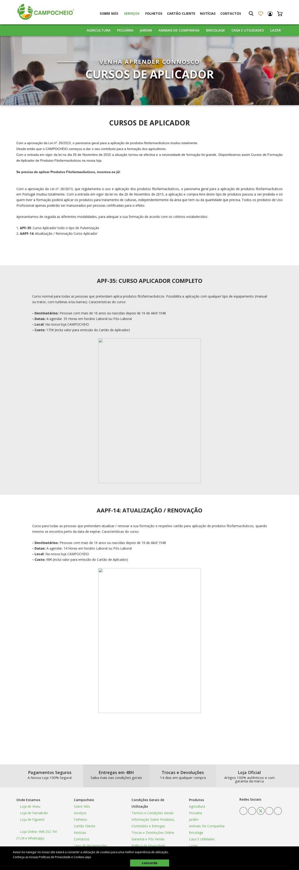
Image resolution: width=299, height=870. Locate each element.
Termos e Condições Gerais (153, 813)
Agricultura (98, 30)
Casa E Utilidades (247, 30)
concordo (149, 863)
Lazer (275, 30)
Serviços (131, 13)
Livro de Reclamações (90, 845)
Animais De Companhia (178, 30)
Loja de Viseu (29, 806)
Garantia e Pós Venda (148, 839)
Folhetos (153, 13)
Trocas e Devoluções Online (153, 832)
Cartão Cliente (181, 13)
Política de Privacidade (148, 845)
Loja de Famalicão (33, 813)
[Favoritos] (260, 14)
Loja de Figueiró (31, 819)
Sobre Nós (109, 13)
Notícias (208, 13)
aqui (88, 857)
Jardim (146, 30)
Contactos (230, 13)
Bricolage (215, 30)
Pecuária (125, 30)
